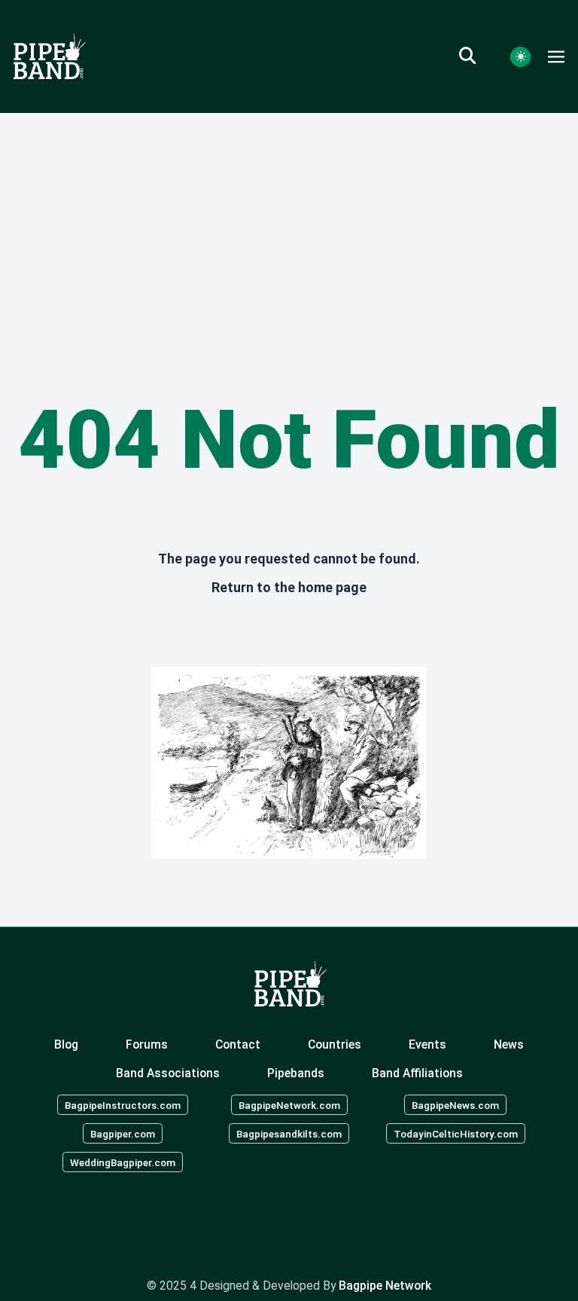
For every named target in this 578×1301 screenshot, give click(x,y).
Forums (147, 1044)
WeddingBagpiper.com (122, 1162)
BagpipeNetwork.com (289, 1105)
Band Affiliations (417, 1073)
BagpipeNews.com (455, 1105)
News (509, 1044)
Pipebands (295, 1073)
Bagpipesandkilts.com (289, 1134)
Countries (334, 1044)
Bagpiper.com (122, 1134)
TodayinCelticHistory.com (456, 1134)
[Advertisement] (289, 226)
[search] (476, 56)
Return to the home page (289, 587)
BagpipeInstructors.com (123, 1105)
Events (427, 1044)
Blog (66, 1044)
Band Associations (168, 1073)
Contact (237, 1044)
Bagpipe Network (385, 1285)
